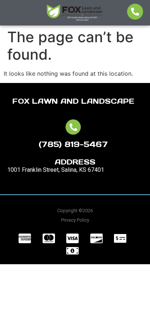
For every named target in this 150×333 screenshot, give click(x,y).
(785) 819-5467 (73, 144)
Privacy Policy (75, 220)
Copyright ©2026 (75, 210)
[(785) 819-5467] (73, 127)
